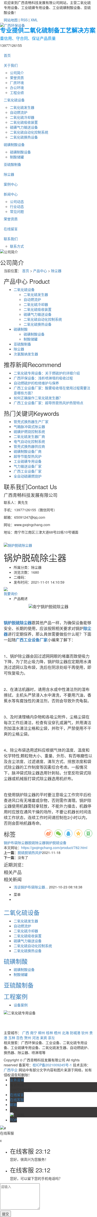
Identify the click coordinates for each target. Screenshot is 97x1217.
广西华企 (11, 1069)
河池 (35, 1037)
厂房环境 (17, 82)
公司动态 (17, 201)
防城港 (75, 1032)
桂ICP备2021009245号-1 (52, 1064)
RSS (24, 19)
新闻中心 (11, 194)
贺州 (27, 1037)
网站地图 (11, 19)
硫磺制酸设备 (14, 144)
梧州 (57, 1032)
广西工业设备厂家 (28, 471)
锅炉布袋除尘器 (16, 842)
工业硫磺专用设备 (28, 461)
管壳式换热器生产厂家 (31, 421)
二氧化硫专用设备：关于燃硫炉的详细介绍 (47, 372)
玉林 (11, 1037)
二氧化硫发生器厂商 (29, 436)
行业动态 (17, 206)
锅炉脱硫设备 (56, 842)
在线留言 (11, 228)
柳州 (41, 1032)
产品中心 (40, 270)
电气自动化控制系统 (29, 441)
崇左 (51, 1037)
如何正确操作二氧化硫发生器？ (38, 397)
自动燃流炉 (18, 112)
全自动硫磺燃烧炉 (28, 476)
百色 (19, 1037)
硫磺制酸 (21, 329)
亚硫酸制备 (12, 164)
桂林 (49, 1032)
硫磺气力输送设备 (24, 127)
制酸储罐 (17, 156)
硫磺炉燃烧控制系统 (29, 431)
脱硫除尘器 (37, 842)
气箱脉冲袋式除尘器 (29, 426)
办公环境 (17, 87)
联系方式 (17, 246)
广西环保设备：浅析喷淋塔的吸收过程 (43, 377)
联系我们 (11, 238)
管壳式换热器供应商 (29, 446)
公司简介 (17, 72)
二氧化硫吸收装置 (24, 122)
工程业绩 (17, 92)
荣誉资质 (17, 77)
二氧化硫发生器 (22, 107)
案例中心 (11, 184)
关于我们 (11, 65)
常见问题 (17, 211)
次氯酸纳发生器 (26, 353)
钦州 (84, 1032)
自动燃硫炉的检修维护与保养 (36, 382)
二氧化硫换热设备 (24, 137)
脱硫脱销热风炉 (30, 852)
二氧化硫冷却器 (22, 117)
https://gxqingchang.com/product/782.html (54, 847)
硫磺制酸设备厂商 (28, 451)
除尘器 (9, 174)
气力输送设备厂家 (28, 466)
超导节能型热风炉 (28, 456)
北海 (65, 1032)
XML (34, 19)
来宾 (43, 1037)
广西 (25, 1032)
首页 (7, 55)
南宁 (33, 1032)
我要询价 (11, 593)
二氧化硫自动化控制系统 (29, 132)
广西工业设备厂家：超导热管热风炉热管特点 (48, 402)
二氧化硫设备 (14, 99)
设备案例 (21, 1004)
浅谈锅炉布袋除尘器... (31, 886)
